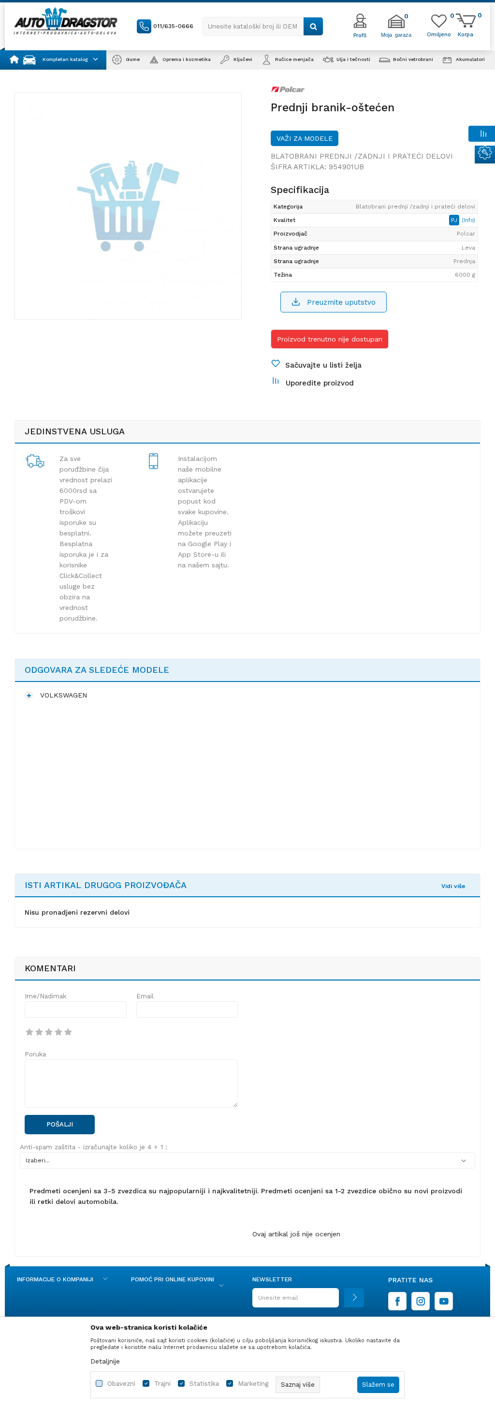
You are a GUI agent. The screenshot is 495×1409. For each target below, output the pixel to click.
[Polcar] (288, 91)
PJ (455, 220)
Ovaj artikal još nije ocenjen (296, 1234)
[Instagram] (420, 1301)
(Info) (468, 220)
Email (145, 996)
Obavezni (121, 1383)
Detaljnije (105, 1361)
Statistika (204, 1383)
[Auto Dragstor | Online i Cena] (65, 20)
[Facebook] (397, 1301)
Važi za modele (305, 138)
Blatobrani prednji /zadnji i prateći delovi (362, 156)
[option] (128, 206)
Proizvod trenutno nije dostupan (329, 339)
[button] (263, 26)
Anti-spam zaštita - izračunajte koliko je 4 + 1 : (93, 1147)
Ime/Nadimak (45, 996)
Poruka (35, 1054)
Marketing (253, 1383)
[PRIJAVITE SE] (308, 1301)
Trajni (162, 1383)
